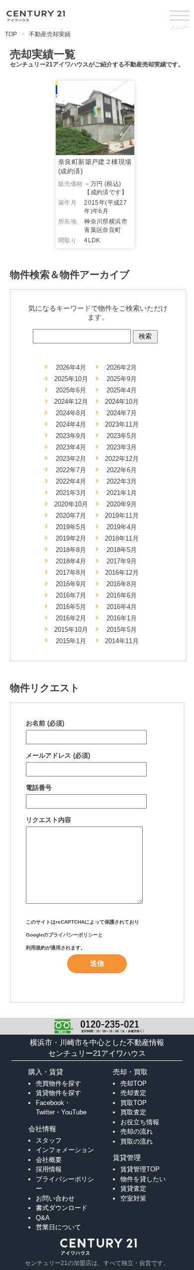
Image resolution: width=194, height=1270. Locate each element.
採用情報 (49, 1169)
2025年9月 (121, 379)
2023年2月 (71, 458)
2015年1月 (71, 641)
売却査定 (133, 1093)
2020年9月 (121, 504)
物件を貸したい (143, 1179)
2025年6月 (71, 390)
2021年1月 (121, 493)
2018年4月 (71, 561)
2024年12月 (71, 401)
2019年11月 (122, 515)
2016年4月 (121, 606)
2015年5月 (121, 629)
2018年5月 (121, 549)
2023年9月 (71, 436)
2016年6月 (121, 595)
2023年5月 (121, 436)
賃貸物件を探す (58, 1093)
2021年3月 (71, 493)
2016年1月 (121, 618)
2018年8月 (71, 549)
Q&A (43, 1217)
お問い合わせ (55, 1198)
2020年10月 (71, 504)
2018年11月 (122, 538)
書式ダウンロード (62, 1208)
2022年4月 (71, 481)
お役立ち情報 (139, 1122)
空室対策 (133, 1198)
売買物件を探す (58, 1083)
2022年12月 (122, 458)
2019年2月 (71, 538)
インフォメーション (65, 1150)
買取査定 (133, 1112)
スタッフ (49, 1140)
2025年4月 (121, 390)
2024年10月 (122, 401)
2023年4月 (71, 447)
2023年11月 (122, 424)
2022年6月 (121, 470)
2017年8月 (71, 572)
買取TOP (133, 1102)
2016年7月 (71, 595)
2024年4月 (71, 424)
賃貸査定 (133, 1188)
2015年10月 (71, 629)
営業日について (58, 1227)
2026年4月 (71, 367)
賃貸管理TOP (140, 1169)
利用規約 (36, 947)
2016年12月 (122, 572)
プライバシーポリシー (73, 935)
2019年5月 (71, 527)
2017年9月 (121, 561)
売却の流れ (136, 1131)
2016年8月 (121, 584)
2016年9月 (71, 584)
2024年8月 (71, 413)
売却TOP (133, 1083)
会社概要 (49, 1159)
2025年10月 (71, 379)
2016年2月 (71, 618)
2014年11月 (122, 641)
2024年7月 (121, 413)
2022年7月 (71, 470)
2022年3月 (121, 481)
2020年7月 (71, 515)
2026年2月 (121, 367)
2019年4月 (121, 527)
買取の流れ (136, 1141)
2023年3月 (121, 447)
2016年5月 (71, 606)
